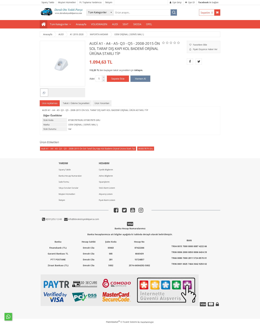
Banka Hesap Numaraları (70, 175)
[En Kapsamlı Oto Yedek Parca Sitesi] (62, 16)
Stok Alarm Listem (107, 187)
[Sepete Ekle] (118, 79)
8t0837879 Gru (145, 148)
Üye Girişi (176, 2)
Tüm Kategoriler (59, 24)
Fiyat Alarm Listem (107, 200)
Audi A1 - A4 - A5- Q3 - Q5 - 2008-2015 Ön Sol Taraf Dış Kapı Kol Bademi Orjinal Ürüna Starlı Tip (88, 148)
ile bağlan (208, 2)
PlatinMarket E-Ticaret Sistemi (121, 321)
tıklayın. (138, 70)
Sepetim (207, 12)
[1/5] (163, 42)
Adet (92, 78)
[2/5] (165, 42)
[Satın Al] (140, 78)
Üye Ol (191, 2)
